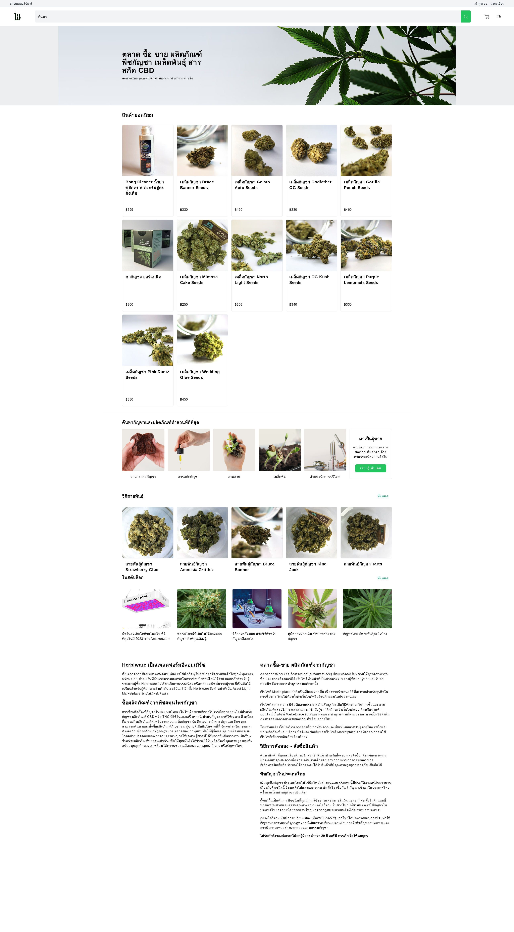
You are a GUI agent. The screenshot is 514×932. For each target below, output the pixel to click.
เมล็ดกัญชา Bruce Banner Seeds (197, 185)
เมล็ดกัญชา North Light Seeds (251, 280)
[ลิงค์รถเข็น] (487, 16)
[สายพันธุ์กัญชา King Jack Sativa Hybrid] (311, 532)
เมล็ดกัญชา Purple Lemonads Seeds (361, 280)
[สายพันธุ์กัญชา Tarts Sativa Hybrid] (366, 532)
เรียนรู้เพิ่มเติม (370, 468)
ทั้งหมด (383, 496)
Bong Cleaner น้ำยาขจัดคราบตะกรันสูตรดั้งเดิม (144, 187)
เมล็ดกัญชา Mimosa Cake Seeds (199, 280)
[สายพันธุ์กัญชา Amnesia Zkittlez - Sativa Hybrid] (202, 532)
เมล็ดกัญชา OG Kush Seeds (309, 280)
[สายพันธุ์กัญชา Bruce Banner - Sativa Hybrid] (257, 532)
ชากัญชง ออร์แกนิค (143, 277)
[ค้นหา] (466, 16)
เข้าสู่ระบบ (480, 3)
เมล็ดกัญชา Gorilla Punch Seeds (362, 185)
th (499, 16)
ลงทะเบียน (497, 3)
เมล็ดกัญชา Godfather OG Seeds (310, 185)
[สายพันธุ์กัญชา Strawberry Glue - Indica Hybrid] (147, 532)
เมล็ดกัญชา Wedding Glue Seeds (200, 375)
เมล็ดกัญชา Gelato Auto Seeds (252, 185)
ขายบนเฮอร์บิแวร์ (21, 3)
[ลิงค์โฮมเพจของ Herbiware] (17, 16)
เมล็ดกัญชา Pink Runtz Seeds (147, 375)
